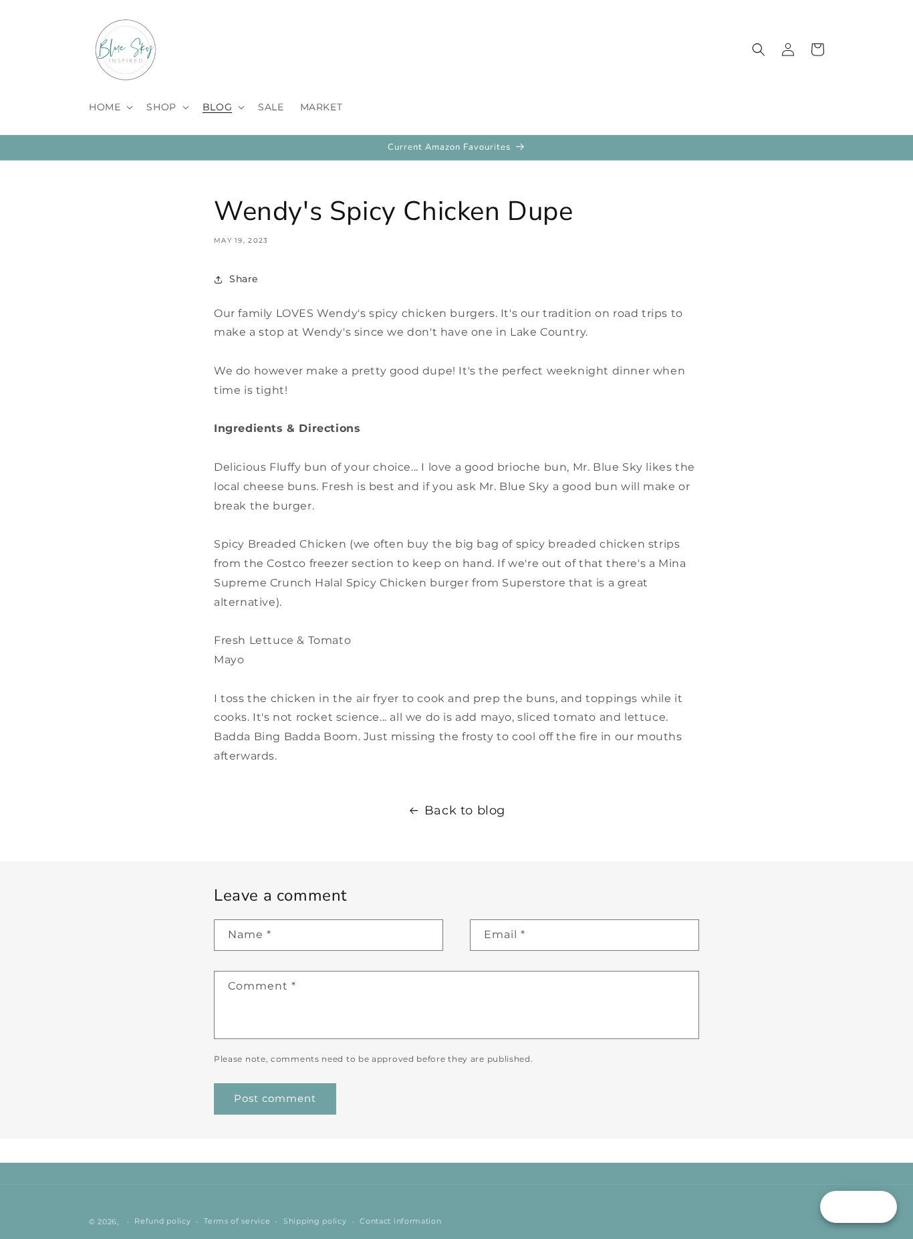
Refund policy (162, 1221)
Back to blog (464, 810)
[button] (109, 107)
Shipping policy (315, 1221)
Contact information (400, 1221)
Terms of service (237, 1221)
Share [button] (243, 279)
